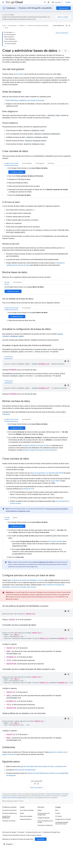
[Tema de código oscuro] (65, 361)
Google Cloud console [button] (11, 163)
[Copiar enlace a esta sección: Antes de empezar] (23, 92)
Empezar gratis (63, 8)
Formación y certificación (45, 825)
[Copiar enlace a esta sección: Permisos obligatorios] (20, 123)
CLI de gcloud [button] (39, 163)
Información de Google (9, 832)
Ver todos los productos (9, 810)
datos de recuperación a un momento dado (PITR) (46, 473)
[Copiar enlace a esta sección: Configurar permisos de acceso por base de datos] (57, 575)
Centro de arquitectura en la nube (45, 821)
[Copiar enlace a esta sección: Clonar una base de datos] (31, 459)
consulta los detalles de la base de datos (36, 445)
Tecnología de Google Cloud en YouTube (61, 823)
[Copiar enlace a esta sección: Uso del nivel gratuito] (26, 69)
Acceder (68, 2)
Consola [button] (6, 282)
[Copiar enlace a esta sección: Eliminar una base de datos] (32, 401)
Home (4, 25)
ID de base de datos (56, 541)
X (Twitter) (58, 816)
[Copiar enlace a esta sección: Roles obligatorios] (20, 111)
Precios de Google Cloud (9, 813)
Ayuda (22, 813)
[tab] (11, 163)
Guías (6, 27)
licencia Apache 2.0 (37, 795)
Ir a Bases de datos (17, 172)
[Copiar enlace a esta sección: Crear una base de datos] (30, 151)
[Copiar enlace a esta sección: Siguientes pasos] (22, 762)
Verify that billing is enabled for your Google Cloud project (25, 100)
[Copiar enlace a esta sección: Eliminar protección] (21, 244)
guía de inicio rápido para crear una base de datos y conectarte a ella (43, 766)
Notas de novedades (26, 816)
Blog (56, 810)
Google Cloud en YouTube (63, 819)
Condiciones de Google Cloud (51, 832)
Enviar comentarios (62, 33)
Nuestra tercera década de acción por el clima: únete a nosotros (22, 835)
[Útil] (66, 25)
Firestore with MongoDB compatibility (35, 8)
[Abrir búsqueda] (45, 2)
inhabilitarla (6, 414)
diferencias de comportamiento (25, 770)
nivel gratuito (19, 74)
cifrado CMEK (55, 481)
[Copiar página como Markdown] (65, 50)
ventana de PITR (28, 489)
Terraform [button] (51, 163)
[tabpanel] (36, 181)
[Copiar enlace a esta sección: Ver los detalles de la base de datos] (35, 299)
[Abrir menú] (3, 2)
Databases (11, 8)
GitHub (40, 810)
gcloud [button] (15, 517)
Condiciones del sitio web (33, 832)
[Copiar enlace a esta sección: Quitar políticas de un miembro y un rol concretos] (47, 713)
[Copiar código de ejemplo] (68, 361)
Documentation (12, 25)
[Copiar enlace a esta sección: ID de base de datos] (22, 202)
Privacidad (21, 832)
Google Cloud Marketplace (6, 817)
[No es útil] (69, 25)
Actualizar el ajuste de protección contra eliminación (40, 450)
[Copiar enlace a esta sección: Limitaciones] (17, 747)
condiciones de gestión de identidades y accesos (27, 580)
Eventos (57, 813)
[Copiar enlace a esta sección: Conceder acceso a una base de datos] (38, 625)
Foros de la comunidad (26, 810)
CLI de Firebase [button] (27, 163)
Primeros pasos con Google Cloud (44, 814)
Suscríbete (40, 839)
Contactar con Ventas (8, 821)
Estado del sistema (25, 819)
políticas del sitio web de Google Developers (14, 797)
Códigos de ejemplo (43, 818)
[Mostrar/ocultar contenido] (14, 32)
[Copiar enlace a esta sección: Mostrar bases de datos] (29, 272)
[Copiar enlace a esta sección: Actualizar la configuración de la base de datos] (53, 329)
